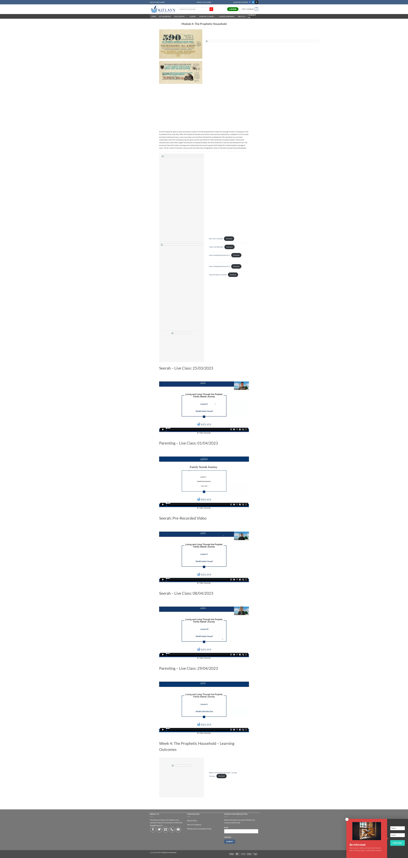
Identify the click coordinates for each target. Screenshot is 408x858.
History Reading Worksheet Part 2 (219, 266)
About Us (241, 16)
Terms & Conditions (194, 825)
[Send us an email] (256, 2)
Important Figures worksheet (218, 275)
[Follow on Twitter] (253, 2)
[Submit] (211, 9)
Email (226, 827)
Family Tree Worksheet (216, 247)
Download (229, 238)
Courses (192, 16)
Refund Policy (192, 821)
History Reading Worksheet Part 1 (219, 255)
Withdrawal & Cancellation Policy (199, 829)
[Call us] (172, 829)
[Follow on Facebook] (249, 2)
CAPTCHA (227, 837)
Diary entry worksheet (216, 238)
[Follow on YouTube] (178, 829)
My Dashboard (165, 16)
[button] (250, 9)
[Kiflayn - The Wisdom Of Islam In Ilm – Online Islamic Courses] (163, 9)
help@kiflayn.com (156, 825)
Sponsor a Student (206, 16)
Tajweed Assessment (227, 16)
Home (154, 16)
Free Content (179, 16)
